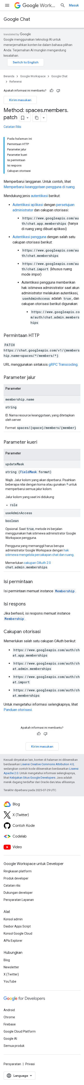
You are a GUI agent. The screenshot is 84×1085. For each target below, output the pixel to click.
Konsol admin (13, 919)
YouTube (10, 981)
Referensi (15, 81)
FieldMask (28, 472)
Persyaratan (12, 1064)
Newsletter (11, 967)
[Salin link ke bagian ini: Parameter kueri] (41, 442)
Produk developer (16, 878)
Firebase (10, 1024)
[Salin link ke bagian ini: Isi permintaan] (37, 582)
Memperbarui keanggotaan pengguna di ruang (39, 187)
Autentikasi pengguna (29, 237)
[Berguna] (51, 90)
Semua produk (14, 1046)
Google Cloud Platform (20, 1031)
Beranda (9, 76)
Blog (7, 960)
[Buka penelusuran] (62, 5)
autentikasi (39, 196)
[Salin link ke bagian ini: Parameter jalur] (40, 377)
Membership (65, 591)
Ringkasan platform (18, 871)
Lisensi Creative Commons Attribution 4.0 (47, 764)
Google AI (10, 1038)
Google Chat (17, 19)
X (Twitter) (11, 974)
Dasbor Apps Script (17, 926)
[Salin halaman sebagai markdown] (37, 118)
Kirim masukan (20, 100)
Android (9, 1010)
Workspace (48, 5)
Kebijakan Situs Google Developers (32, 777)
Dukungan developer (18, 892)
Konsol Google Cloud (18, 933)
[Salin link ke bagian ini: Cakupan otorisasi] (45, 632)
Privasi (30, 1064)
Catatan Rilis (12, 127)
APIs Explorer (13, 940)
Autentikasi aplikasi (28, 205)
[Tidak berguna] (58, 90)
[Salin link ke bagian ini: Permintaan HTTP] (43, 336)
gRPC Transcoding (63, 364)
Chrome (9, 1017)
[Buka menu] (7, 5)
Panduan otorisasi (18, 710)
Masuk (74, 5)
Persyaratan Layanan (19, 900)
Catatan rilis (12, 885)
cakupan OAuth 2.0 (37, 563)
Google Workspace (32, 76)
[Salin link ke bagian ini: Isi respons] (30, 604)
